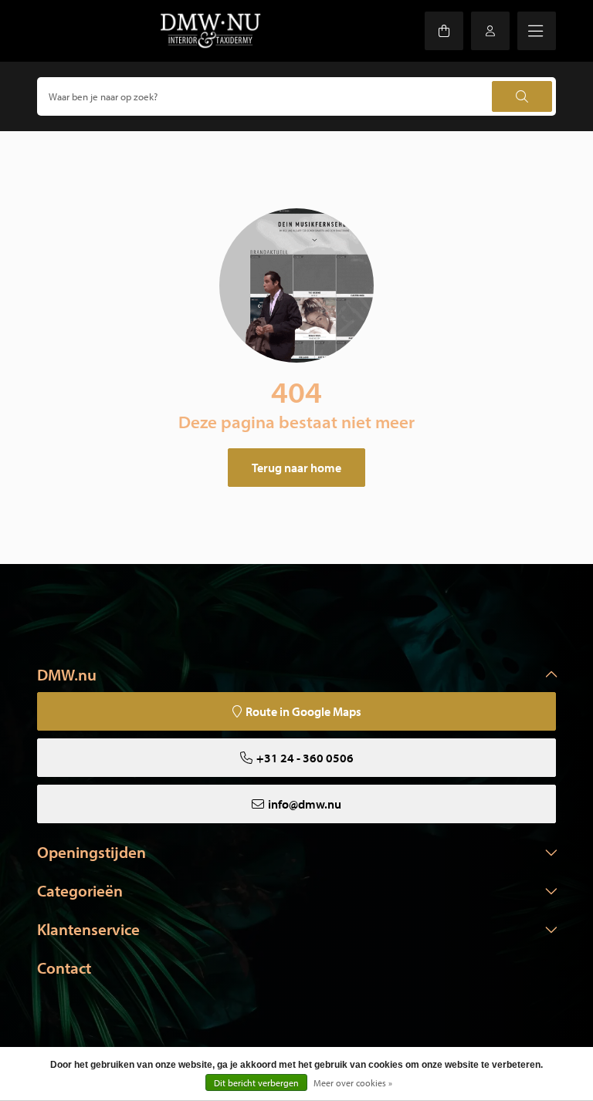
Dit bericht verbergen (256, 1083)
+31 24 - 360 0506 (305, 757)
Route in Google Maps (303, 711)
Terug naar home (296, 467)
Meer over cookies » (352, 1083)
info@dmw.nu (304, 804)
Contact (64, 967)
